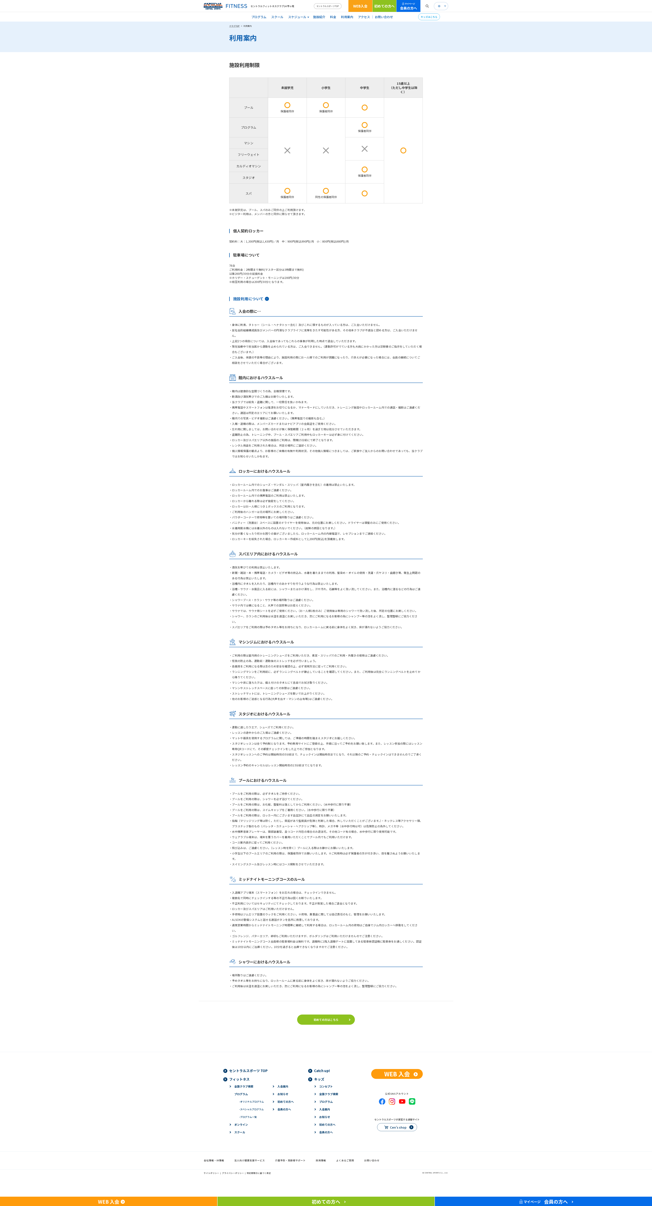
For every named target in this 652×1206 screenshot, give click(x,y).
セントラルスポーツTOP (327, 6)
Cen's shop (398, 1127)
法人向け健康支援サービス (249, 1160)
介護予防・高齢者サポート (290, 1160)
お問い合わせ (384, 17)
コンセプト (326, 1086)
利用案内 (347, 17)
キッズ (319, 1079)
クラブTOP (234, 25)
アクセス (364, 17)
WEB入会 (360, 6)
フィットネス (239, 1079)
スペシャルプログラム (251, 1109)
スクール (277, 17)
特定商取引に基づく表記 (259, 1173)
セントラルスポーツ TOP (248, 1070)
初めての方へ (384, 6)
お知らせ (282, 1094)
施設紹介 (319, 17)
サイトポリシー (211, 1173)
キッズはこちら (429, 17)
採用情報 (321, 1160)
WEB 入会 (397, 1074)
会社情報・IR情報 (214, 1160)
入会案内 (282, 1086)
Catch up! (322, 1070)
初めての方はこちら (326, 1020)
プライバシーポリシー (233, 1173)
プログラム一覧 (248, 1117)
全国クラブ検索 (243, 1086)
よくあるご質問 (345, 1160)
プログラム (258, 17)
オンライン (241, 1124)
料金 (333, 17)
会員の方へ (408, 6)
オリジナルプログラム (251, 1101)
